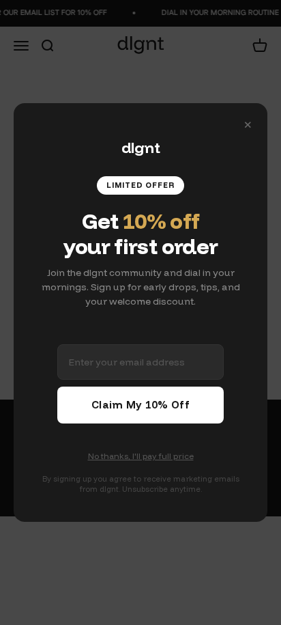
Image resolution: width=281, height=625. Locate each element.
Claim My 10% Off (140, 404)
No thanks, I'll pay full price (141, 456)
